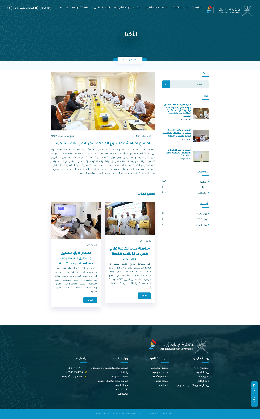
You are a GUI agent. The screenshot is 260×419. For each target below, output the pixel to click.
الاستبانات (123, 394)
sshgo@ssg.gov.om (72, 377)
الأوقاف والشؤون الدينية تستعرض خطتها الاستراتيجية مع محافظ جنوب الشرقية (176, 133)
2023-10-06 (185, 119)
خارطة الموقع (121, 385)
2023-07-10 (185, 139)
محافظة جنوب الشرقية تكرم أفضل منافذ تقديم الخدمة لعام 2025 (130, 254)
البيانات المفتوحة (119, 377)
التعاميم (202, 187)
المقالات (202, 193)
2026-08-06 (91, 245)
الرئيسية (196, 8)
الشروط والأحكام (160, 377)
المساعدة (164, 385)
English (47, 8)
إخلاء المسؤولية (160, 372)
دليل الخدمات (121, 390)
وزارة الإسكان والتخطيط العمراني (192, 385)
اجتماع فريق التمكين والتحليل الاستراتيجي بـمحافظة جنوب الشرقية (76, 258)
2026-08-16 (145, 241)
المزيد (65, 8)
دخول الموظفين (27, 8)
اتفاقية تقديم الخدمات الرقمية (113, 381)
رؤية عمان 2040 (201, 368)
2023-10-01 (186, 159)
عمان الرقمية (203, 377)
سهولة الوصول (162, 381)
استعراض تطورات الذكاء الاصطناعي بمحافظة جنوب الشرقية (178, 152)
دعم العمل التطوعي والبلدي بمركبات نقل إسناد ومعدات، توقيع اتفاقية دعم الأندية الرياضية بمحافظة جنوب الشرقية (177, 110)
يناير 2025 (201, 214)
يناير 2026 (201, 219)
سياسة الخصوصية (160, 368)
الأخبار (203, 182)
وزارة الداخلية (202, 372)
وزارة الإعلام (203, 381)
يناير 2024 (201, 225)
